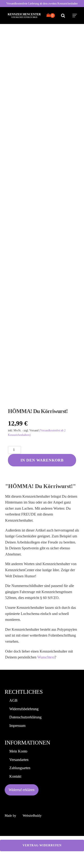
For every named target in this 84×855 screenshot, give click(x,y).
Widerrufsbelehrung (23, 709)
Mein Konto (18, 751)
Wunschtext (46, 657)
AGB (13, 700)
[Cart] (50, 15)
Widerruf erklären (22, 790)
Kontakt (15, 776)
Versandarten (18, 760)
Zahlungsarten (19, 768)
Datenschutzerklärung (25, 717)
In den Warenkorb (42, 460)
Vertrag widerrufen (42, 845)
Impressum (17, 726)
